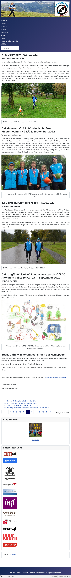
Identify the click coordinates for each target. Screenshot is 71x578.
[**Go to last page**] (50, 412)
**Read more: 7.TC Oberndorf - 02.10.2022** (20, 122)
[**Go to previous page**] (7, 412)
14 (35, 412)
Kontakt (3, 35)
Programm (35, 440)
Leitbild (3, 44)
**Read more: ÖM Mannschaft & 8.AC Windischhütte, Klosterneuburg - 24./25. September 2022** (36, 195)
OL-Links (4, 29)
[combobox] (10, 48)
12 (27, 412)
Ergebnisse (4, 32)
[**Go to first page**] (3, 412)
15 (39, 412)
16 (43, 412)
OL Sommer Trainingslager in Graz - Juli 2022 (20, 401)
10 (20, 412)
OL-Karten (4, 26)
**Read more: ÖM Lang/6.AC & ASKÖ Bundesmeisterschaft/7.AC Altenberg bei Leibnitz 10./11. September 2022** (36, 347)
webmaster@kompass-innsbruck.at (56, 377)
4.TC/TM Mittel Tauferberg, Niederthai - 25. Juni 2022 (23, 405)
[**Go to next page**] (46, 412)
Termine (3, 23)
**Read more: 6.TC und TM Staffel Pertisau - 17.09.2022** (24, 268)
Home (3, 38)
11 (23, 412)
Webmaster (13, 554)
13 (31, 412)
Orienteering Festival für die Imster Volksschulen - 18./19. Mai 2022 (27, 408)
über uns (4, 20)
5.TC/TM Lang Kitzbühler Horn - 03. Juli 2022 (20, 403)
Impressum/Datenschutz (9, 41)
